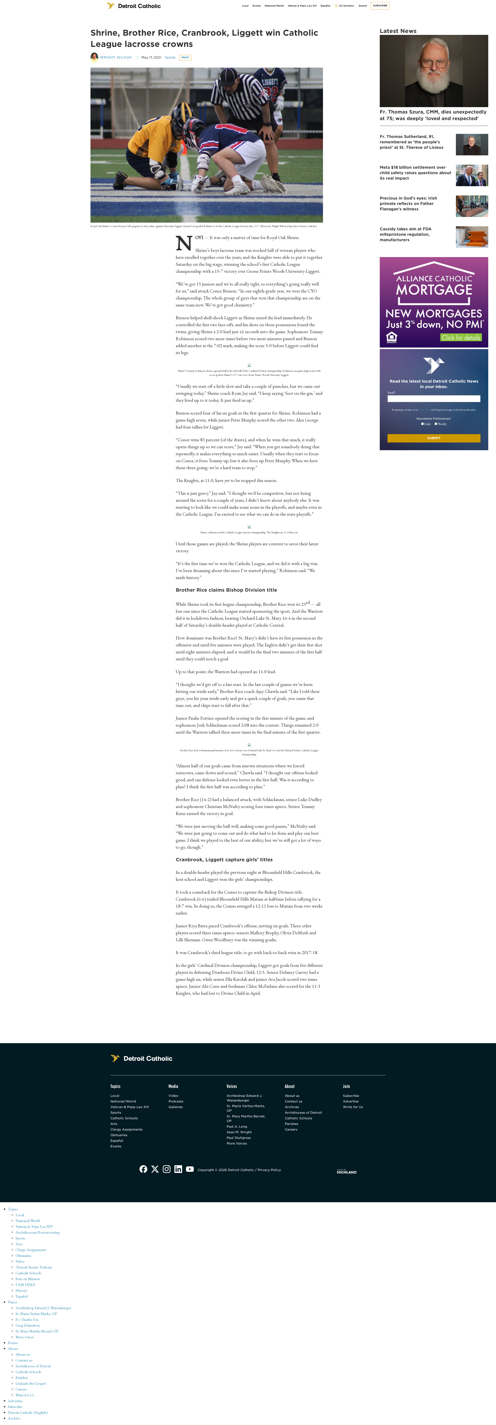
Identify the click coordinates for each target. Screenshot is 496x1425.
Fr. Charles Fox (27, 1319)
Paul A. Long (237, 1126)
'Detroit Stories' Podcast (34, 1267)
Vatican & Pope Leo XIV (302, 5)
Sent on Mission (28, 1278)
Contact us (293, 1101)
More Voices (237, 1143)
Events (256, 5)
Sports (170, 57)
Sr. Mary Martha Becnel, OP (246, 1118)
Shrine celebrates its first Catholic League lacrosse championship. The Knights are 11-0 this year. (249, 532)
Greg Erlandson (28, 1325)
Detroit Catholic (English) (27, 1412)
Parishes (291, 1124)
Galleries (176, 1107)
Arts (113, 1124)
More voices (25, 1336)
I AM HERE (25, 1284)
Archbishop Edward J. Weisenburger (244, 1098)
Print (185, 57)
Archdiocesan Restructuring (38, 1232)
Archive (14, 1418)
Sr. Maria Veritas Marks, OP (246, 1108)
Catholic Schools (124, 1118)
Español (325, 5)
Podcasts (176, 1101)
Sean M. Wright (239, 1132)
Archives (292, 1107)
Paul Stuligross (239, 1138)
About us (292, 1096)
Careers (291, 1129)
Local (245, 5)
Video (173, 1096)
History (21, 1290)
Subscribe (380, 5)
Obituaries (118, 1135)
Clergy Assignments (126, 1129)
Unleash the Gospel (31, 1383)
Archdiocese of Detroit (303, 1112)
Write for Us (353, 1107)
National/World (274, 5)
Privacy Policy (424, 409)
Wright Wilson (116, 57)
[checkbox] (434, 424)
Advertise (351, 1101)
